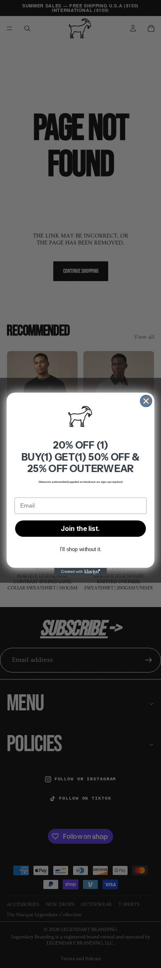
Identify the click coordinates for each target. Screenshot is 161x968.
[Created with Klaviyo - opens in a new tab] (80, 571)
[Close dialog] (146, 401)
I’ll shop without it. (80, 549)
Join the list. (80, 528)
